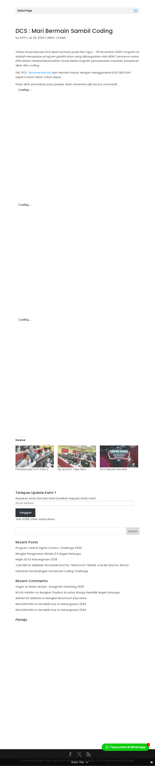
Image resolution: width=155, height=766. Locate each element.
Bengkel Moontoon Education (66, 598)
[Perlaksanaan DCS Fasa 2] (35, 456)
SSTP (23, 38)
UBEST (51, 38)
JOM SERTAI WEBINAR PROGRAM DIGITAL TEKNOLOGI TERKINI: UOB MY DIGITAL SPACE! (72, 565)
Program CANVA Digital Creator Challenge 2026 (49, 548)
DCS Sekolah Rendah (113, 469)
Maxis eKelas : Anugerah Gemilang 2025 (56, 587)
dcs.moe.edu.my (40, 72)
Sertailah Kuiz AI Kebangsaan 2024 (62, 604)
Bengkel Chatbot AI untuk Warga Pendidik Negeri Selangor (80, 592)
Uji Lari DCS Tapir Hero (72, 469)
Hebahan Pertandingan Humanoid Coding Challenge (52, 571)
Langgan (25, 512)
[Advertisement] (77, 680)
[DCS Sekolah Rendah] (119, 456)
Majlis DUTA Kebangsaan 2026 (36, 559)
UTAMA (61, 38)
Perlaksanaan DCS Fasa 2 (32, 469)
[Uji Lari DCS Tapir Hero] (77, 456)
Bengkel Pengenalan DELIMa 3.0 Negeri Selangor (48, 554)
